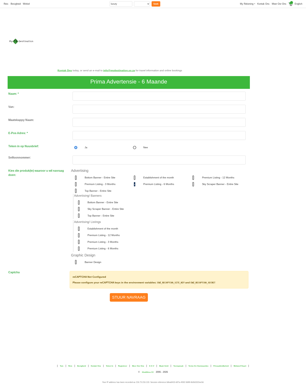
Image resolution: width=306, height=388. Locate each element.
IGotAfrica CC (148, 372)
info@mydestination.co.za (119, 70)
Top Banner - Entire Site (98, 190)
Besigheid (16, 3)
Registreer (122, 366)
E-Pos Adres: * (18, 133)
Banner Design (93, 262)
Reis (6, 3)
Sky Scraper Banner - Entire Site (220, 184)
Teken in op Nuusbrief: (23, 146)
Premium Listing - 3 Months (100, 184)
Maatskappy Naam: (21, 119)
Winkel (26, 3)
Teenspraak (178, 366)
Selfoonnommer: (19, 157)
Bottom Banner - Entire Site (100, 177)
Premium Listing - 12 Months (218, 177)
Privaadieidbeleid (221, 366)
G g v (151, 366)
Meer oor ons (279, 3)
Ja (86, 147)
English (298, 3)
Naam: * (13, 93)
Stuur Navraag (129, 297)
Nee (145, 147)
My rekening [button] (246, 3)
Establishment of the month (158, 177)
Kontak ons (263, 3)
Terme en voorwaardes (198, 366)
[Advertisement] (177, 36)
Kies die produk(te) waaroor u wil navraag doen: (36, 172)
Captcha (14, 272)
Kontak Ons (65, 70)
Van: (11, 106)
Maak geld (163, 366)
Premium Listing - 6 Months (158, 184)
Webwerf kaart (240, 366)
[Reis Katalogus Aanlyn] (32, 41)
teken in (109, 366)
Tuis (61, 366)
